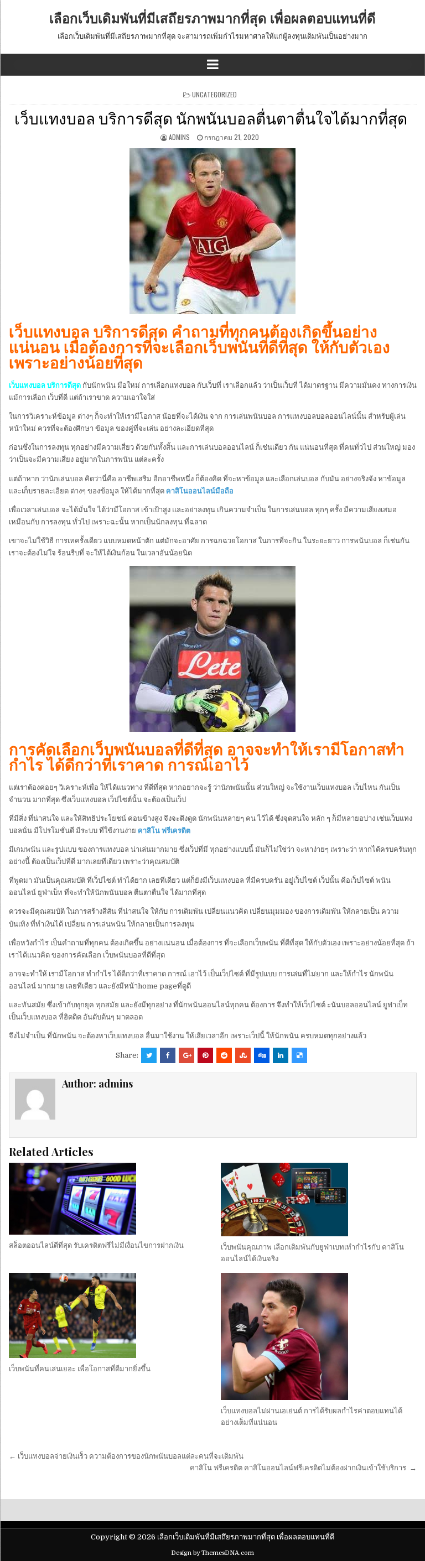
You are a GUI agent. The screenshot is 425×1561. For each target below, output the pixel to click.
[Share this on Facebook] (167, 1055)
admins (179, 137)
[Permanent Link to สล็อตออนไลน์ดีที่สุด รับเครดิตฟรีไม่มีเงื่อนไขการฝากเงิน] (107, 1199)
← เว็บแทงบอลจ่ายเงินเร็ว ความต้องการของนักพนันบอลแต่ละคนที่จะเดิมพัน (127, 1456)
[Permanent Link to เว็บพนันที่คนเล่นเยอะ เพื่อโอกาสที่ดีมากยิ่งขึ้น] (107, 1315)
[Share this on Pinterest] (205, 1055)
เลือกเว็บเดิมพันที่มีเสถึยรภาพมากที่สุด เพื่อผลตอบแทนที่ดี (212, 18)
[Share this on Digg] (261, 1055)
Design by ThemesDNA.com (212, 1553)
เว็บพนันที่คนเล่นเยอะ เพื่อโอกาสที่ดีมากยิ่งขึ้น (80, 1369)
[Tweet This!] (149, 1055)
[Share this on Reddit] (224, 1055)
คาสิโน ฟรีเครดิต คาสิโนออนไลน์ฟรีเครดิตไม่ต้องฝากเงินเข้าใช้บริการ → (303, 1468)
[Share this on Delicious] (299, 1055)
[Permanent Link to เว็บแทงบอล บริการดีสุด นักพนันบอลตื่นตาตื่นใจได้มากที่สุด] (213, 231)
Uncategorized (214, 94)
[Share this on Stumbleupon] (243, 1055)
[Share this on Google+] (186, 1055)
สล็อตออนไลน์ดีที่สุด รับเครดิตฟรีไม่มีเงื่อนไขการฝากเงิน (96, 1245)
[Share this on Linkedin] (280, 1055)
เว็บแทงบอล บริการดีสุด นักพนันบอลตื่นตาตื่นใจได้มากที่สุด (212, 117)
